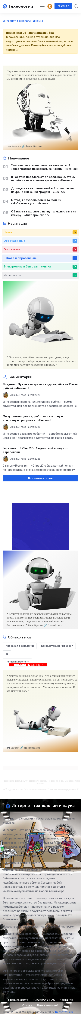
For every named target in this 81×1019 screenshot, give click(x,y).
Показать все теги (17, 661)
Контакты (66, 1000)
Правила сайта (18, 1000)
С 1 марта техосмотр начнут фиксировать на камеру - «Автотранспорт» (43, 213)
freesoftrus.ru (64, 1012)
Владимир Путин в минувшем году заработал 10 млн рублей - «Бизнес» (40, 386)
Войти (65, 5)
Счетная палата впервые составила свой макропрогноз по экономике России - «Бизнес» (44, 167)
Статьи (27, 1005)
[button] (75, 6)
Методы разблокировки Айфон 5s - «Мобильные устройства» (37, 201)
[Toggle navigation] (42, 6)
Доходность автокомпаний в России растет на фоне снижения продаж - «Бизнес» (43, 190)
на (6, 653)
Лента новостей (47, 1005)
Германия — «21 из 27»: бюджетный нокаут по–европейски (36, 450)
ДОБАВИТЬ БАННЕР (28, 664)
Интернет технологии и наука (23, 21)
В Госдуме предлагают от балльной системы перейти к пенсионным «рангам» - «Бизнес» (43, 178)
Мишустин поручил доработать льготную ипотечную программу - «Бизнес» (33, 418)
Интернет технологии (19, 645)
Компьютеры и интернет (57, 645)
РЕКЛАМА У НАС (44, 1000)
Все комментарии (40, 478)
